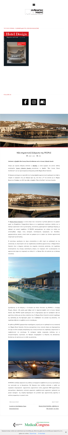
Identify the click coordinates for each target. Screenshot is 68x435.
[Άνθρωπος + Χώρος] (34, 12)
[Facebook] (25, 102)
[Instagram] (34, 102)
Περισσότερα (33, 433)
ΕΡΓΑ (40, 156)
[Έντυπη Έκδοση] (42, 102)
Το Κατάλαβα (41, 433)
